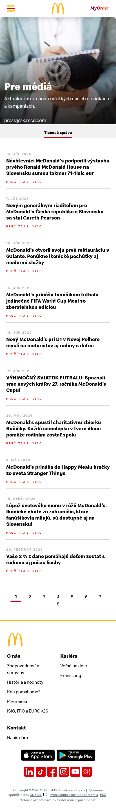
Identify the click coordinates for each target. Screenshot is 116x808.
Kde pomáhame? (23, 692)
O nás (14, 656)
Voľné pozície (73, 666)
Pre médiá (17, 701)
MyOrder (99, 8)
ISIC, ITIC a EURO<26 (27, 711)
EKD (103, 794)
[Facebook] (52, 772)
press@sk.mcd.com (25, 120)
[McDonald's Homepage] (58, 8)
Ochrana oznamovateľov (38, 800)
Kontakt (16, 728)
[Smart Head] (87, 772)
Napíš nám (17, 737)
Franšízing (70, 675)
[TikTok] (41, 772)
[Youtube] (75, 772)
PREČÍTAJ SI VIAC (24, 182)
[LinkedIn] (29, 772)
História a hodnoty (25, 682)
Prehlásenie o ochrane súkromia (74, 794)
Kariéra (68, 656)
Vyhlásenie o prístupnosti (77, 800)
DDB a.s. (36, 794)
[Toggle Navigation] (11, 8)
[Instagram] (64, 772)
